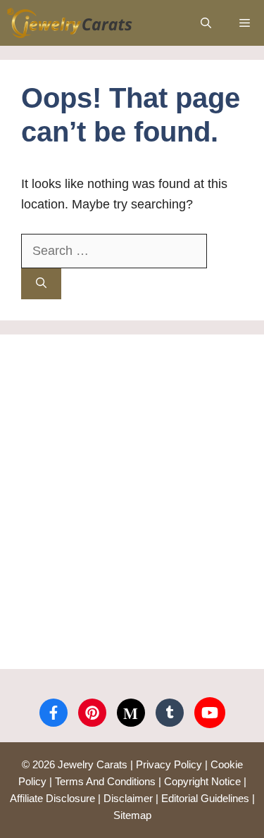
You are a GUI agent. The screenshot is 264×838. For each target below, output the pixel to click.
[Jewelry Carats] (70, 23)
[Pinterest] (92, 713)
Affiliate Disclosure (52, 798)
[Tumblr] (170, 713)
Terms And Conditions (105, 781)
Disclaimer (128, 798)
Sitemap (132, 815)
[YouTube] (209, 712)
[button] (206, 23)
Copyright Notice (202, 781)
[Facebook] (53, 713)
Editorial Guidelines (205, 798)
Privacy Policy (169, 764)
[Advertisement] (132, 502)
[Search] (41, 284)
